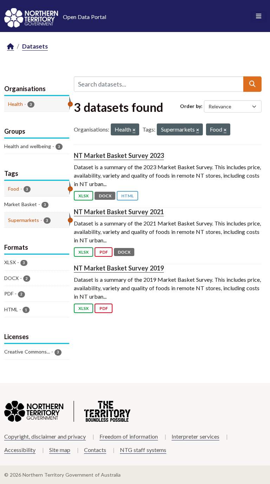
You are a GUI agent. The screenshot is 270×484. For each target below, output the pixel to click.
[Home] (10, 47)
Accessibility (20, 449)
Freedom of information (128, 436)
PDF (103, 252)
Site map (59, 449)
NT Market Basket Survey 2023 (119, 155)
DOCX (105, 195)
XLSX (83, 195)
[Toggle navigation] (258, 16)
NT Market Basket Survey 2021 (119, 212)
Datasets (35, 46)
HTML (127, 195)
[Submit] (252, 84)
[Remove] (134, 130)
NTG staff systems (143, 449)
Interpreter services (195, 436)
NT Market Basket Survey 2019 (119, 268)
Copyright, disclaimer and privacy (45, 436)
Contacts (95, 449)
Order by (190, 106)
